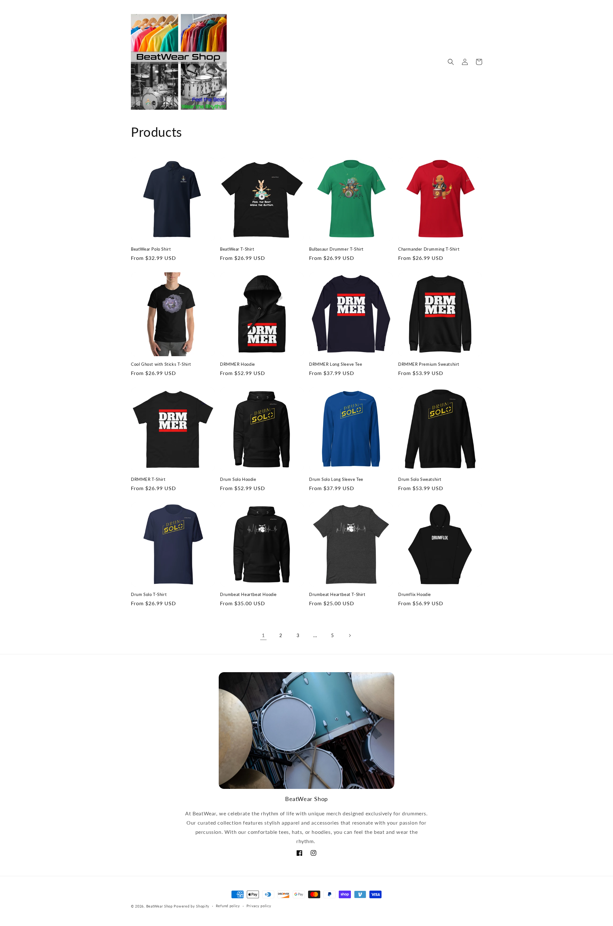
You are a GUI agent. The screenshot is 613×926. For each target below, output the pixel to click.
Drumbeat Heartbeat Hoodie (248, 594)
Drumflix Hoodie (414, 594)
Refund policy (228, 906)
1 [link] (263, 635)
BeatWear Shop (159, 906)
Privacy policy (258, 906)
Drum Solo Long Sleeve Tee (336, 479)
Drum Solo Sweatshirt (420, 479)
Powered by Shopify (191, 906)
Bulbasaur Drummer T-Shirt (336, 249)
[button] (451, 62)
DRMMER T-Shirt (148, 479)
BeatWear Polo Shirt (151, 249)
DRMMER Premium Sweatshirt (428, 364)
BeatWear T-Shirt (237, 249)
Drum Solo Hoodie (238, 479)
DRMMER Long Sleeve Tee (335, 364)
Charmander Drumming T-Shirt (428, 249)
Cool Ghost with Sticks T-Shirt (161, 364)
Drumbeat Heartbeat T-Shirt (337, 594)
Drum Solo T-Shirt (149, 594)
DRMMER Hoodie (237, 364)
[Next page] (350, 635)
